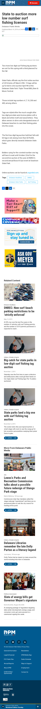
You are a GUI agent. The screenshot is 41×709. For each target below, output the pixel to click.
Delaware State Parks (16, 182)
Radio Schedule (26, 659)
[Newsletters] (20, 236)
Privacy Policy (25, 647)
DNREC (30, 177)
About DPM (7, 668)
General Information (10, 651)
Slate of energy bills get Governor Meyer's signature (20, 598)
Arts (5, 475)
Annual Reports (9, 663)
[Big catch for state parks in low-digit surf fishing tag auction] (19, 344)
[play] (3, 707)
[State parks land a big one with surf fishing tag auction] (19, 397)
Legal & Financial (9, 655)
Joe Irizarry (7, 554)
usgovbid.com (33, 173)
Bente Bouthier (8, 605)
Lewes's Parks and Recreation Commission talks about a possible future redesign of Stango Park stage (19, 484)
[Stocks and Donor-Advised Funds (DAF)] (20, 206)
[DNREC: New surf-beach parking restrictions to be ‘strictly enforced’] (19, 292)
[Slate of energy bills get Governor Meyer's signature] (19, 581)
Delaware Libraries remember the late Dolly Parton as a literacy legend (20, 546)
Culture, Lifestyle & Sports (11, 357)
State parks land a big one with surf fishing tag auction (19, 416)
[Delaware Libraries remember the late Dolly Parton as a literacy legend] (19, 527)
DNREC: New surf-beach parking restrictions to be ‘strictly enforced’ (19, 311)
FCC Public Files (9, 659)
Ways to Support (26, 663)
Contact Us (24, 672)
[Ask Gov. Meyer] (20, 258)
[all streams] (38, 706)
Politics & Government (10, 594)
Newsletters (25, 651)
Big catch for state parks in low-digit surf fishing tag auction (20, 363)
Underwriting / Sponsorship (8, 672)
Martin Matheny (9, 496)
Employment (25, 668)
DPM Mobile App (26, 655)
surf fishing (32, 182)
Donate (34, 3)
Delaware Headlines (15, 177)
